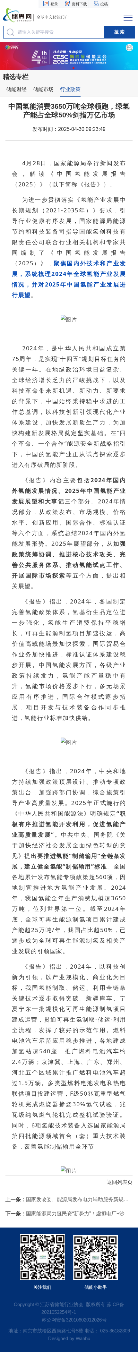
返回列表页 (120, 1182)
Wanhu (83, 1338)
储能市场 (43, 89)
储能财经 (16, 89)
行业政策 (70, 89)
